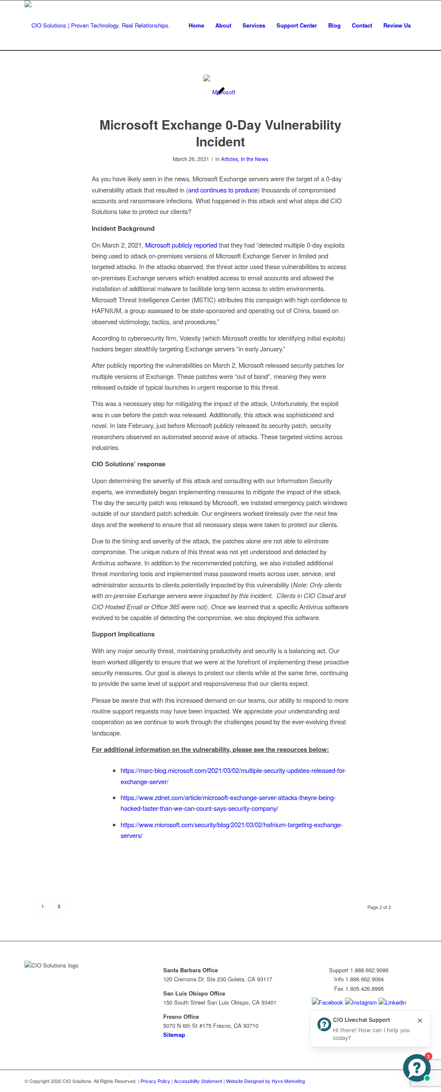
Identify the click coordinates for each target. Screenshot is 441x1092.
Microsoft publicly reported (181, 244)
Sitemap (174, 1034)
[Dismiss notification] (420, 1021)
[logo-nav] (97, 25)
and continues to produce (223, 189)
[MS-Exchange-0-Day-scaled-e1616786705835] (220, 91)
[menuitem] (196, 25)
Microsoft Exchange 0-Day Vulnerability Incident (220, 132)
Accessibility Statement (198, 1080)
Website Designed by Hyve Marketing (265, 1080)
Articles (229, 158)
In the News (254, 158)
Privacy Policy (155, 1080)
